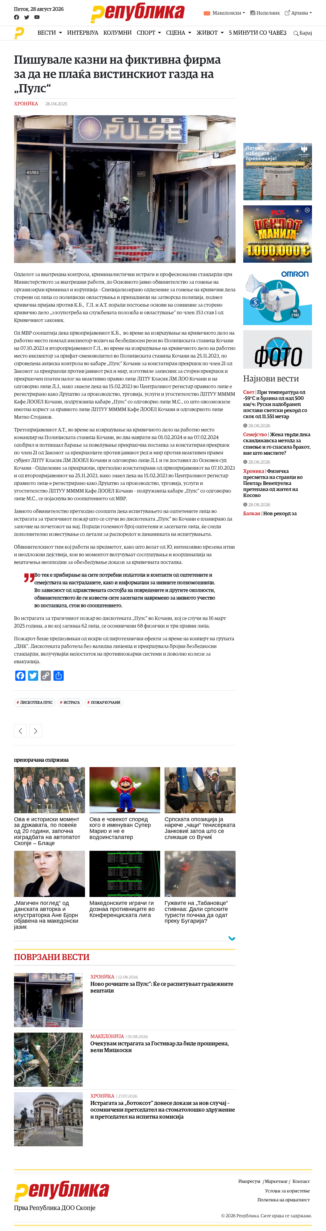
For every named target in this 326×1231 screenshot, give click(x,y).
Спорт (147, 33)
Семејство (255, 434)
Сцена (176, 33)
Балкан (251, 513)
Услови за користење (287, 1191)
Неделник (268, 13)
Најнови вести (271, 378)
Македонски (227, 13)
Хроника (26, 103)
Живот (207, 33)
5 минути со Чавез (258, 33)
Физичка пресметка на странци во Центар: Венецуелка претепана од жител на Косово (273, 483)
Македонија (107, 1036)
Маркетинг (276, 1181)
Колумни (117, 33)
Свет (248, 392)
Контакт (301, 1181)
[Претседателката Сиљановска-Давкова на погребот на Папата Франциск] (20, 730)
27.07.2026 (127, 1096)
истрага (72, 702)
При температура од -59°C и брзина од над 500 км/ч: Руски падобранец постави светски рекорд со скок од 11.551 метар (275, 404)
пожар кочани (105, 702)
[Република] (137, 13)
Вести (47, 33)
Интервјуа (82, 33)
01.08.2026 (138, 1037)
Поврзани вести (51, 957)
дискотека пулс (36, 702)
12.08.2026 (128, 977)
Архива (299, 13)
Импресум (249, 1181)
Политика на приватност (284, 1200)
